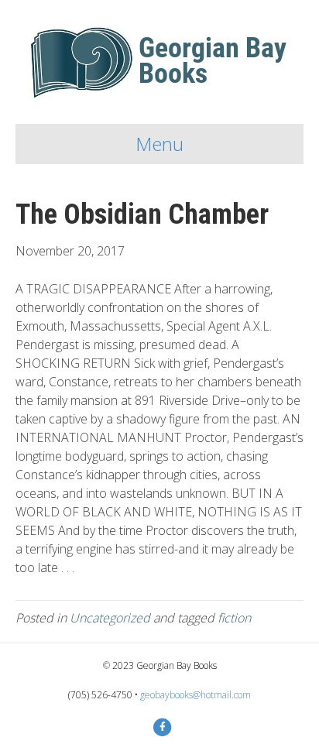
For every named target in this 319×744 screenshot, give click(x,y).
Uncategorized (110, 617)
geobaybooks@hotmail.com (195, 694)
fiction (234, 617)
